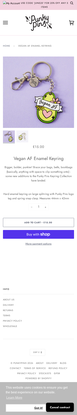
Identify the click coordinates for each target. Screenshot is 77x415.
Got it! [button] (38, 407)
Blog (63, 363)
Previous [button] (9, 92)
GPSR (57, 373)
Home (6, 45)
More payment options (38, 244)
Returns (8, 310)
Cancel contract (60, 407)
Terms (6, 315)
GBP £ (36, 352)
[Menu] (5, 22)
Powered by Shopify (38, 378)
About (40, 363)
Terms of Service (35, 368)
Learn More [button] (14, 397)
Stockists (45, 373)
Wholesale (10, 326)
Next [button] (67, 92)
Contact (15, 368)
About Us (8, 299)
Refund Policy (58, 368)
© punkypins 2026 (22, 363)
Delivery (8, 305)
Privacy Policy (12, 320)
